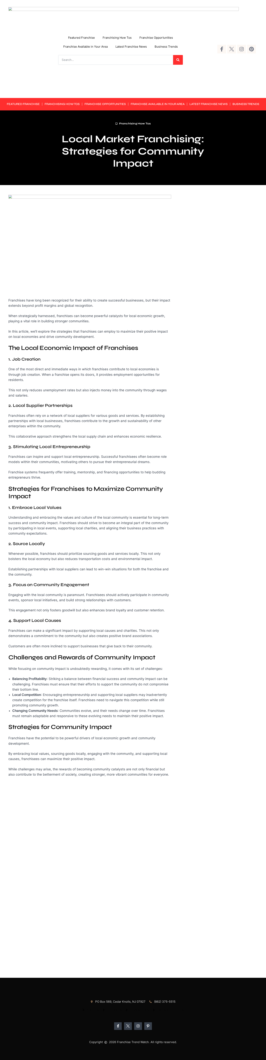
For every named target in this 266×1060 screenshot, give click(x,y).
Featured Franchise (81, 37)
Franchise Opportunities (156, 37)
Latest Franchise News (131, 46)
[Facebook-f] (221, 49)
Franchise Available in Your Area (85, 46)
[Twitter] (231, 49)
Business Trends (166, 46)
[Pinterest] (251, 49)
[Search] (178, 60)
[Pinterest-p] (148, 1026)
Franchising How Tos (117, 37)
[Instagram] (241, 49)
